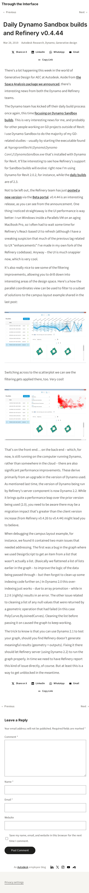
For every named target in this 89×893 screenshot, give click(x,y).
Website (9, 817)
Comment (11, 737)
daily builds (78, 174)
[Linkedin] (52, 867)
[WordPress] (74, 867)
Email (9, 800)
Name (9, 782)
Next (82, 12)
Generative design (66, 43)
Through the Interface (20, 4)
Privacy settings (14, 882)
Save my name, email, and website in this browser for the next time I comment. (45, 838)
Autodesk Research (32, 43)
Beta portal (40, 197)
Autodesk (22, 867)
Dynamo (50, 43)
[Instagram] (63, 867)
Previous (11, 12)
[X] (57, 867)
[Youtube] (68, 867)
